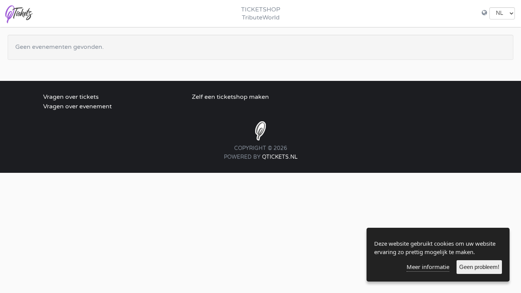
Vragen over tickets (71, 97)
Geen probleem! (479, 267)
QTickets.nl (279, 157)
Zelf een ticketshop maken (230, 97)
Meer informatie (428, 266)
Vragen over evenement (77, 106)
